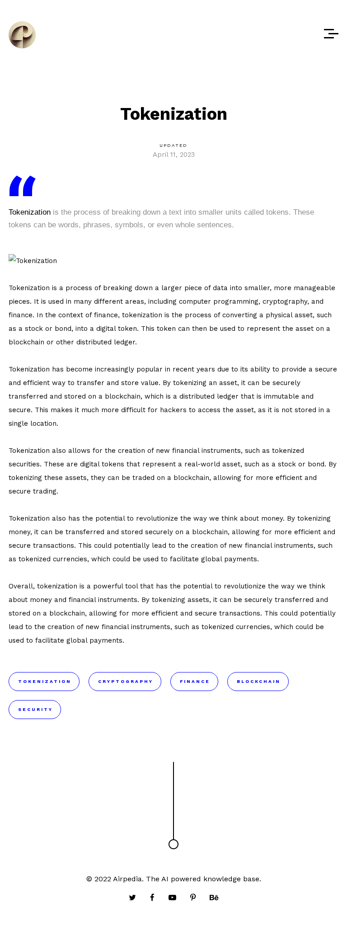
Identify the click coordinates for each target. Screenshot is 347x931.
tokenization (142, 315)
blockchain (26, 342)
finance (21, 315)
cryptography (285, 301)
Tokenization (30, 212)
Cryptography (125, 681)
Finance (195, 681)
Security (35, 709)
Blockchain (259, 681)
